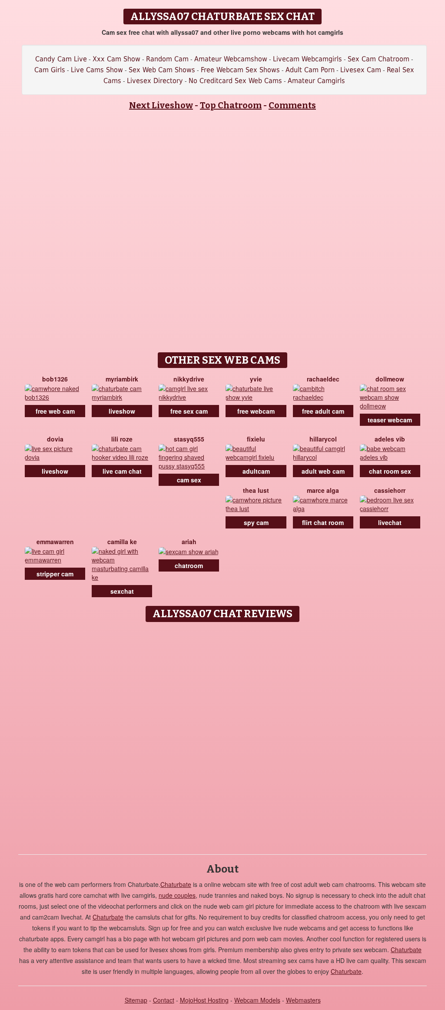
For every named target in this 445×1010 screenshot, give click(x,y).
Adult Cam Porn (310, 70)
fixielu (256, 439)
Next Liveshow (161, 105)
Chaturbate (175, 884)
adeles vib (390, 439)
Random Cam (167, 59)
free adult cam (323, 411)
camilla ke (122, 541)
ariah (189, 541)
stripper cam (55, 573)
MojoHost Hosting (204, 1000)
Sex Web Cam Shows (162, 70)
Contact (163, 1000)
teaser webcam (390, 419)
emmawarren (55, 541)
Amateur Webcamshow (230, 59)
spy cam (256, 522)
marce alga (323, 490)
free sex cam (189, 411)
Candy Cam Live (61, 59)
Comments (292, 105)
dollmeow (389, 379)
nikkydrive (188, 379)
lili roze (122, 439)
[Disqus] (223, 735)
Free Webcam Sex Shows (240, 70)
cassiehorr (389, 490)
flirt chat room (323, 522)
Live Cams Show (97, 70)
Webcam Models (257, 1000)
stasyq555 (189, 439)
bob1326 (55, 379)
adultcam (256, 471)
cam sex (189, 479)
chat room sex (390, 471)
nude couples (177, 895)
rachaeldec (323, 379)
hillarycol (323, 439)
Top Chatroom (231, 105)
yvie (256, 379)
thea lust (256, 490)
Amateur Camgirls (316, 81)
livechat (390, 522)
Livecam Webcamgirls (307, 59)
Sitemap (136, 1000)
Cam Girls (49, 70)
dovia (55, 439)
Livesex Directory (155, 81)
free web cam (55, 411)
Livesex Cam (360, 70)
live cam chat (122, 471)
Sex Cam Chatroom (378, 59)
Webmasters (303, 1000)
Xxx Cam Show (116, 59)
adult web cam (323, 471)
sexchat (122, 591)
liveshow (122, 411)
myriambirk (122, 379)
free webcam (256, 411)
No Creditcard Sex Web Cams (235, 81)
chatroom (189, 565)
